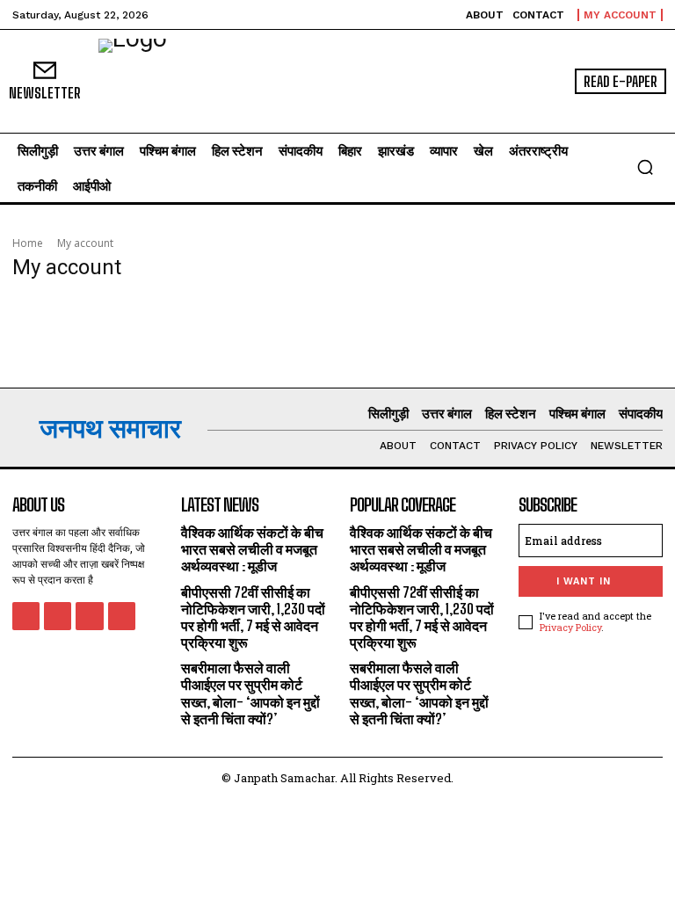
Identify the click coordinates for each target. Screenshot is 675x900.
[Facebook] (26, 615)
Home (27, 243)
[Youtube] (121, 615)
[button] (645, 167)
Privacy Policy (570, 627)
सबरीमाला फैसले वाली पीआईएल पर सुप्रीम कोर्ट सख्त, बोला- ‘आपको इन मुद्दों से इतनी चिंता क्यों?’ (250, 693)
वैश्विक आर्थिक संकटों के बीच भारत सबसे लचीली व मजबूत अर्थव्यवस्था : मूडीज (252, 549)
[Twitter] (89, 615)
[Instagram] (57, 615)
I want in (583, 581)
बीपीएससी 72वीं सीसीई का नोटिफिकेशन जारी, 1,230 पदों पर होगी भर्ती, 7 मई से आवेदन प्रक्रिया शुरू (253, 617)
